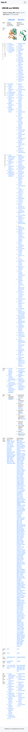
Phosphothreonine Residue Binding (21, 140)
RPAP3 (18, 576)
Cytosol (10, 46)
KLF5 (21, 512)
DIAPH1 (22, 474)
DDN (23, 471)
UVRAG (18, 640)
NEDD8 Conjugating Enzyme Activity (11, 110)
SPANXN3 (19, 603)
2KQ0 (21, 665)
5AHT (21, 669)
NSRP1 (21, 540)
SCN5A (22, 586)
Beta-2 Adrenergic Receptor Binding (20, 118)
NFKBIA (12, 456)
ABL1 (18, 441)
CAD (18, 456)
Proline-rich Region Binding (21, 151)
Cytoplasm (20, 50)
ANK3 (18, 446)
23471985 (20, 402)
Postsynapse (11, 49)
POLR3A (19, 554)
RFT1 (24, 571)
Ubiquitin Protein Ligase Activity (21, 144)
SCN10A (23, 585)
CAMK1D (19, 457)
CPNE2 (12, 442)
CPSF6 (18, 469)
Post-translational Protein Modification (11, 167)
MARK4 (22, 529)
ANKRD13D (22, 446)
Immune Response (20, 196)
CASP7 (18, 462)
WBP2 (18, 643)
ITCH (11, 453)
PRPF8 (21, 555)
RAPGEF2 (19, 565)
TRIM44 (18, 628)
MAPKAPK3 (19, 527)
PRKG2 (22, 554)
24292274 (20, 407)
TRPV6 (18, 629)
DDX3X (18, 473)
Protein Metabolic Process (10, 706)
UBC (18, 633)
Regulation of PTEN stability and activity (21, 381)
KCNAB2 (19, 511)
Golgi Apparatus (20, 52)
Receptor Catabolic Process (20, 251)
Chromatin (20, 46)
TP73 (18, 626)
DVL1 (18, 476)
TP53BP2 (19, 625)
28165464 (20, 409)
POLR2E (19, 552)
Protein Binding (11, 92)
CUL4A (11, 445)
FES (21, 485)
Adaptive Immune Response (20, 163)
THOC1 (18, 618)
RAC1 (21, 561)
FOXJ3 (23, 490)
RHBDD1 (19, 572)
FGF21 (18, 487)
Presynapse (11, 47)
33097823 (20, 398)
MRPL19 (19, 531)
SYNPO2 (19, 612)
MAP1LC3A (19, 520)
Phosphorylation (21, 691)
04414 (8, 653)
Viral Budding (21, 308)
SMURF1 (9, 462)
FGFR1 (21, 487)
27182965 (20, 430)
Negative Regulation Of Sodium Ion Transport (21, 218)
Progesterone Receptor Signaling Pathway (21, 329)
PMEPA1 (19, 550)
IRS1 (20, 508)
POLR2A (19, 551)
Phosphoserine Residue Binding (21, 135)
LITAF (23, 518)
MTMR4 (18, 533)
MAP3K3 (23, 525)
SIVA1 (21, 594)
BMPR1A (19, 455)
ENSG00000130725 (11, 657)
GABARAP (21, 491)
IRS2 (23, 508)
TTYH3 (18, 631)
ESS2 (18, 485)
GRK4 (22, 498)
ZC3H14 (18, 646)
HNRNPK (19, 502)
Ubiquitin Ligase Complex (21, 44)
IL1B (18, 508)
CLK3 (18, 467)
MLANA (18, 530)
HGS (24, 499)
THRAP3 (22, 618)
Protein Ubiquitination (21, 226)
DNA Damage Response (21, 199)
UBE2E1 (19, 636)
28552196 (23, 418)
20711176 (20, 432)
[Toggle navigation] (25, 2)
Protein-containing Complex (20, 67)
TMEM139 (19, 619)
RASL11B (19, 569)
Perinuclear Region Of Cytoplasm (20, 71)
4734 (18, 649)
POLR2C (23, 551)
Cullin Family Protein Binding (11, 695)
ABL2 (21, 441)
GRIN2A (19, 498)
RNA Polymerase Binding (21, 148)
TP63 (22, 625)
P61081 (8, 662)
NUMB (22, 541)
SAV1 (22, 583)
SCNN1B (23, 587)
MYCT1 (18, 534)
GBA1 (18, 495)
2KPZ (18, 665)
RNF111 (12, 459)
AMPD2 (23, 445)
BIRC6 (23, 453)
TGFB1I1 (22, 617)
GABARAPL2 (20, 494)
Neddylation (11, 385)
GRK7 (18, 499)
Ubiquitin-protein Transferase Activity (11, 89)
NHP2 (21, 538)
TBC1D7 (22, 614)
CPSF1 (21, 467)
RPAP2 (21, 575)
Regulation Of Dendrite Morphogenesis (21, 320)
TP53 (8, 463)
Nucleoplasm (11, 45)
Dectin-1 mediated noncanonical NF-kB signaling (11, 377)
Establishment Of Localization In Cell (21, 336)
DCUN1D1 (12, 446)
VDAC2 (22, 640)
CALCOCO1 (22, 456)
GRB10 (21, 497)
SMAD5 (18, 599)
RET (21, 571)
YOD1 (21, 645)
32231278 (21, 435)
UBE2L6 (19, 638)
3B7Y (24, 667)
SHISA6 (23, 593)
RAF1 (23, 562)
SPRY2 (23, 603)
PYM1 (18, 561)
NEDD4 (21, 19)
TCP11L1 (23, 615)
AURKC (23, 451)
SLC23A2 (19, 596)
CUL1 (12, 444)
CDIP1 (18, 464)
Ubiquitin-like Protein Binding (11, 716)
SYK (21, 611)
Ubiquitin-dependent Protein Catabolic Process (20, 180)
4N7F (24, 668)
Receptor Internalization (21, 247)
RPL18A (22, 576)
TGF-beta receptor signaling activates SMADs (10, 371)
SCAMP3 (19, 585)
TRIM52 (22, 628)
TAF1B (18, 614)
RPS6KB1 (19, 580)
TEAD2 (18, 617)
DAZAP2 (23, 470)
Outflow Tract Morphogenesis (21, 166)
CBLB (21, 462)
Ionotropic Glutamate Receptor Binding (20, 124)
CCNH (18, 463)
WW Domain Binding (21, 694)
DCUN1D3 (9, 449)
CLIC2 (22, 466)
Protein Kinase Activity (21, 674)
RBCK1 (23, 569)
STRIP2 (21, 610)
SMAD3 (22, 597)
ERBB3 (18, 483)
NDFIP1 (18, 537)
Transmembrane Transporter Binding (21, 131)
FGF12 (23, 485)
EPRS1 (18, 481)
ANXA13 (19, 448)
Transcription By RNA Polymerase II (21, 174)
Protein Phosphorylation (21, 679)
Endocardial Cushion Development (21, 170)
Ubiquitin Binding (20, 127)
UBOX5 (18, 639)
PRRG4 (22, 558)
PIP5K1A (19, 545)
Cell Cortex (20, 59)
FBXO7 (13, 452)
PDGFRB (19, 544)
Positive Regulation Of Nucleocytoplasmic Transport (21, 312)
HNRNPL (23, 502)
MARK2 (18, 529)
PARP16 (19, 543)
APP (11, 439)
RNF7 (8, 460)
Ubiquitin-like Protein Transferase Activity (11, 100)
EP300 (18, 480)
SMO (23, 600)
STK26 (18, 608)
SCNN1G (19, 589)
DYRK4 (21, 476)
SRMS (18, 605)
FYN (18, 491)
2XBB (18, 667)
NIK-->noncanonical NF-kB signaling (11, 382)
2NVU (13, 665)
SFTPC (23, 590)
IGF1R (21, 506)
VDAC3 (18, 642)
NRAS (18, 540)
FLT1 (18, 490)
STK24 (18, 607)
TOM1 (18, 624)
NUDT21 (19, 541)
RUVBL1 (19, 582)
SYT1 (22, 612)
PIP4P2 (23, 544)
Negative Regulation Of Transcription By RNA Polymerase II (21, 157)
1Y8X (11, 665)
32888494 (10, 399)
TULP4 (21, 631)
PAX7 (22, 543)
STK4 (18, 610)
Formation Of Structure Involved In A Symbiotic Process (21, 294)
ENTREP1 (22, 478)
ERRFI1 (22, 484)
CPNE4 (8, 444)
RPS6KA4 (19, 579)
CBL (12, 441)
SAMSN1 (19, 583)
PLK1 (18, 548)
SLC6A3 (23, 596)
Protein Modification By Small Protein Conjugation (11, 157)
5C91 (18, 671)
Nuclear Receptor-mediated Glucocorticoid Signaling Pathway (21, 274)
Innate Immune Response (21, 299)
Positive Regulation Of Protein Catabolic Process (21, 304)
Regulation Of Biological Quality (21, 352)
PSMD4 (18, 559)
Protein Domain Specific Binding (21, 113)
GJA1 (18, 497)
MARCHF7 (9, 455)
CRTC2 (22, 469)
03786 (18, 653)
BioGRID (11, 14)
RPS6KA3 (22, 578)
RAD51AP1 (19, 562)
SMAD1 (18, 597)
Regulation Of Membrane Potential (21, 268)
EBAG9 (18, 477)
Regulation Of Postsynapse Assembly (11, 174)
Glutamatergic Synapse (11, 51)
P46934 (18, 661)
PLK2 (21, 548)
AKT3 (18, 444)
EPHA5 (21, 480)
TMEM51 (19, 622)
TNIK (22, 622)
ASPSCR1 (19, 451)
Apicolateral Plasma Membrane (20, 63)
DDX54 (21, 473)
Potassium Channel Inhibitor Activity (20, 100)
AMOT (21, 444)
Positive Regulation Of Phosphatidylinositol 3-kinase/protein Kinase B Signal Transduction (21, 344)
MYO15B (22, 534)
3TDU (8, 667)
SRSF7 (21, 605)
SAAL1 (22, 582)
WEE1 (21, 643)
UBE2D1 (21, 633)
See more (9, 718)
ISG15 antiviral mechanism (21, 369)
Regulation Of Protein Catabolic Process (21, 263)
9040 (8, 649)
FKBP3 (22, 488)
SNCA (18, 601)
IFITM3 (18, 506)
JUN (20, 509)
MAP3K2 (19, 525)
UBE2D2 (19, 635)
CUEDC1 (19, 470)
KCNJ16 (23, 511)
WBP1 (21, 642)
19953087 (22, 12)
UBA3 (14, 463)
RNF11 (18, 573)
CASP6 (22, 460)
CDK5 (21, 464)
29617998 (20, 424)
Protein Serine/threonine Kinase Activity (21, 698)
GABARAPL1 (20, 492)
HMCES (18, 501)
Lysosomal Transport (20, 201)
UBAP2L (22, 632)
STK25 (21, 607)
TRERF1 (21, 626)
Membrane (20, 60)
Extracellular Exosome (21, 74)
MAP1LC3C (19, 523)
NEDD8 (8, 456)
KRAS (18, 513)
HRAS (23, 505)
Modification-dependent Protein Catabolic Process (11, 711)
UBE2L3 (23, 636)
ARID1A (18, 449)
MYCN (22, 533)
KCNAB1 (23, 509)
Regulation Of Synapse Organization (21, 324)
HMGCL (22, 501)
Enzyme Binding (20, 109)
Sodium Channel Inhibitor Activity (20, 105)
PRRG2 (18, 558)
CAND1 (8, 441)
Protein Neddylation (11, 171)
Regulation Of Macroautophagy (21, 223)
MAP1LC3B (19, 522)
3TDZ (11, 667)
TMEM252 (19, 621)
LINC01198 (19, 518)
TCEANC (19, 615)
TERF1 (13, 462)
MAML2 (22, 519)
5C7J (23, 669)
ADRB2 (18, 442)
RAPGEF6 (19, 566)
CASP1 (23, 459)
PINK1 (8, 457)
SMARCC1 (19, 600)
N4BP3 (21, 536)
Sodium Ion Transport (20, 193)
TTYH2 (22, 629)
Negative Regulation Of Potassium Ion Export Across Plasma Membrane (21, 362)
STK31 (21, 608)
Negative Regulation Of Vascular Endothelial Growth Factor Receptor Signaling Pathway (21, 236)
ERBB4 (22, 483)
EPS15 (22, 481)
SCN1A (18, 586)
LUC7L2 (18, 519)
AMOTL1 (19, 445)
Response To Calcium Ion (21, 333)
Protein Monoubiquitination (21, 186)
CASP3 (18, 460)
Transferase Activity (11, 95)
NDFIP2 (22, 537)
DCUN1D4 (9, 451)
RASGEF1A (19, 568)
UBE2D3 (23, 635)
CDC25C (22, 463)
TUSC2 (18, 632)
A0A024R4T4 (10, 661)
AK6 (21, 442)
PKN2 (22, 547)
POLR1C (23, 550)
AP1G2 (22, 448)
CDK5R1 (19, 466)
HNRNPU (19, 504)
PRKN (11, 457)
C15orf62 (23, 455)
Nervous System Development (21, 205)
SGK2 (21, 592)
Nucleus (10, 43)
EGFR (22, 477)
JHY (18, 509)
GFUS (21, 495)
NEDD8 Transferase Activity (11, 105)
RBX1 (8, 459)
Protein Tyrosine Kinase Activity (21, 703)
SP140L (21, 601)
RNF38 (21, 573)
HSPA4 (8, 453)
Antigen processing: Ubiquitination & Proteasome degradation (11, 389)
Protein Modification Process (11, 162)
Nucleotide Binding (10, 84)
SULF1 (18, 611)
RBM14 (18, 571)
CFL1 (14, 441)
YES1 (18, 645)
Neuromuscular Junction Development (21, 209)
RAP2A (23, 564)
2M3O (24, 665)
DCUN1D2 (9, 448)
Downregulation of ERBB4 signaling (21, 373)
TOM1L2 (22, 624)
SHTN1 (18, 594)
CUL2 (8, 445)
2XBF (21, 667)
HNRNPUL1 (19, 505)
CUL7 (8, 446)
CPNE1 (8, 442)
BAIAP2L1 (19, 453)
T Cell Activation (20, 259)
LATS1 (21, 513)
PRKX (18, 555)
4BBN (18, 668)
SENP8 (11, 460)
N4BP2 (18, 536)
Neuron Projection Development (21, 244)
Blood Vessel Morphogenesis (21, 316)
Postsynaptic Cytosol (21, 80)
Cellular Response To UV (21, 255)
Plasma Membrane (20, 56)
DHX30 (18, 474)
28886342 (20, 413)
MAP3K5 (19, 526)
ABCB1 (21, 439)
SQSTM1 (19, 604)
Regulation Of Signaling (21, 229)
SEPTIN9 (19, 590)
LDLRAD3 (19, 515)
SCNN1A (19, 587)
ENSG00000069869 (21, 657)
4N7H (18, 669)
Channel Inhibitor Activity (20, 92)
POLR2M (23, 552)
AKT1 (24, 442)
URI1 (21, 639)
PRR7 (21, 557)
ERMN (18, 484)
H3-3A (21, 499)
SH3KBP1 (19, 593)
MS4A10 (23, 531)
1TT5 (8, 665)
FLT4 (20, 490)
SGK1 (18, 592)
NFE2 (18, 538)
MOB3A (22, 530)
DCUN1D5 (9, 452)
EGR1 (18, 478)
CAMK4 (23, 457)
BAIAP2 (18, 452)
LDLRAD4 (19, 516)
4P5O (8, 668)
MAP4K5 (23, 526)
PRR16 (18, 557)
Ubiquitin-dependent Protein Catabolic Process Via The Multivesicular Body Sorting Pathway (21, 285)
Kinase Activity (21, 676)
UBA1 (11, 463)
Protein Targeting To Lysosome (21, 190)
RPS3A (18, 578)
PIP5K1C (19, 547)
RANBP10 (19, 564)
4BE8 (21, 668)
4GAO (14, 667)
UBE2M (11, 19)
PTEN (22, 559)
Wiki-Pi (4, 2)
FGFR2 (18, 488)
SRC (22, 604)
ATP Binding (11, 93)
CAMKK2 (19, 459)
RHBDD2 (23, 572)
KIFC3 (18, 512)
